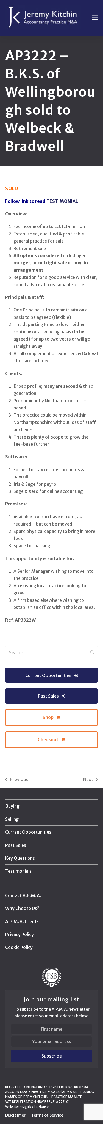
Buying (12, 806)
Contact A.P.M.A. (23, 895)
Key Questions (20, 858)
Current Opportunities (28, 832)
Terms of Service (47, 1115)
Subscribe (51, 1056)
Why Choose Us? (22, 908)
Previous (16, 780)
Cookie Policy (19, 947)
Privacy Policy (19, 934)
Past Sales (15, 845)
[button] (95, 18)
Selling (12, 819)
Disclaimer (15, 1115)
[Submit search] (92, 652)
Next (88, 780)
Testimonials (18, 871)
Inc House (41, 1107)
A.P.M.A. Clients (22, 921)
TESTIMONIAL (62, 201)
